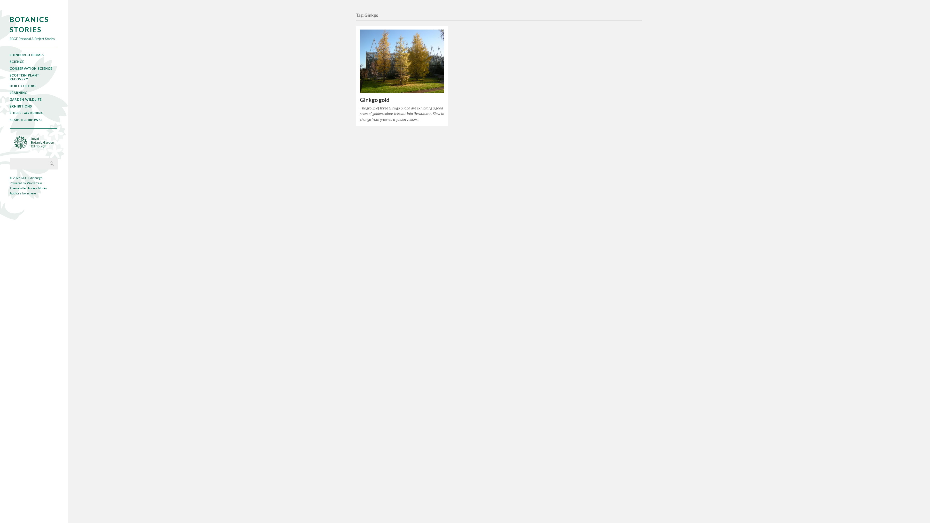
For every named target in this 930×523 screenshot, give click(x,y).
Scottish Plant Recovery (24, 77)
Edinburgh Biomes (27, 55)
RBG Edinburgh (31, 178)
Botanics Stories (29, 24)
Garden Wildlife (26, 99)
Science (17, 62)
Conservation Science (31, 68)
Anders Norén (37, 188)
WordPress (34, 183)
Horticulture (23, 86)
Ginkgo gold (374, 100)
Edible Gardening (26, 113)
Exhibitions (21, 106)
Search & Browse (26, 120)
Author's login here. (23, 193)
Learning (18, 93)
